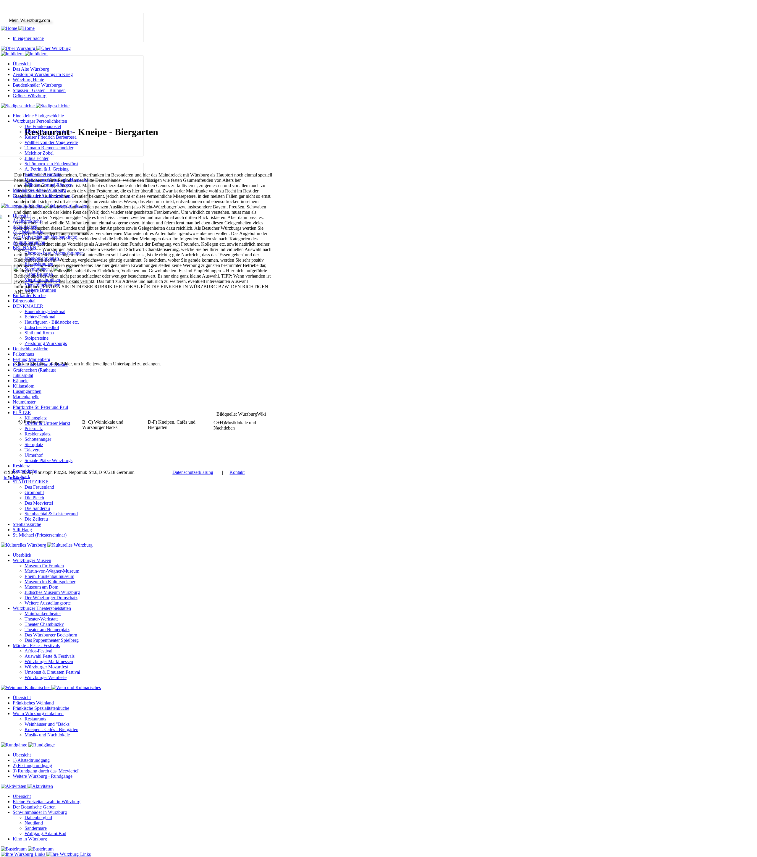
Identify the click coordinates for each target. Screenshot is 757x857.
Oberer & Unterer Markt (47, 423)
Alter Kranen (25, 226)
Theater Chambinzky (44, 624)
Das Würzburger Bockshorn (51, 634)
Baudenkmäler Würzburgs (37, 85)
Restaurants (35, 718)
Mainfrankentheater (43, 613)
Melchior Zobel (39, 152)
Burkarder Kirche (29, 295)
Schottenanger (38, 439)
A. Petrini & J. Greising (47, 168)
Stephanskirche (27, 524)
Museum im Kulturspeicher (50, 581)
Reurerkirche (25, 471)
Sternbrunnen (37, 268)
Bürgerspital (24, 300)
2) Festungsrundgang (32, 765)
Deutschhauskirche (30, 348)
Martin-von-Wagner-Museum (52, 571)
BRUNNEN (24, 247)
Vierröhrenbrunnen (42, 279)
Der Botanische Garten (34, 806)
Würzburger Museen (32, 560)
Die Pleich (34, 497)
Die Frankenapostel (43, 126)
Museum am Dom (41, 586)
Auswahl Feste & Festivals (50, 656)
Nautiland (34, 822)
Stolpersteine (36, 338)
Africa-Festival (38, 650)
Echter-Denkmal (40, 316)
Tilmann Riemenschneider (49, 147)
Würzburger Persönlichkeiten (40, 121)
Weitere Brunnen (40, 290)
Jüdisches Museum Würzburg (52, 592)
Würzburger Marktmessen (49, 661)
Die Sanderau (37, 508)
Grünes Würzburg (29, 95)
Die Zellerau (36, 518)
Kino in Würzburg (30, 838)
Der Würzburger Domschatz (51, 597)
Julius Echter (36, 158)
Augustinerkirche (29, 242)
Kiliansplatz (36, 417)
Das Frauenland (39, 487)
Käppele (20, 380)
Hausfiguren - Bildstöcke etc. (52, 322)
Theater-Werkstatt (41, 618)
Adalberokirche (27, 220)
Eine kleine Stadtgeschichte (38, 115)
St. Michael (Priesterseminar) (40, 534)
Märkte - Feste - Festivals (36, 645)
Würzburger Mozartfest (46, 666)
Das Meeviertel (39, 503)
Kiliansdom (23, 385)
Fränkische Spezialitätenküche (41, 708)
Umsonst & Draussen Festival (52, 672)
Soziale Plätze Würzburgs (48, 460)
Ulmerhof (34, 455)
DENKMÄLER (28, 306)
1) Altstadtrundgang (31, 760)
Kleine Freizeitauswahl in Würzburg (46, 801)
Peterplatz (34, 428)
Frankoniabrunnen (42, 258)
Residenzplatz (38, 433)
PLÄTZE (22, 412)
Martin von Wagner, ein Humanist (56, 179)
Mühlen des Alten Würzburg (39, 190)
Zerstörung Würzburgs (46, 343)
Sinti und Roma (39, 332)
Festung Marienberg (31, 359)
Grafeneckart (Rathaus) (34, 369)
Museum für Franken (44, 565)
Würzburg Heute (28, 79)
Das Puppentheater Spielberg (52, 640)
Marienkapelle (26, 396)
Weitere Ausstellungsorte (48, 602)
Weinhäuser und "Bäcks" (48, 724)
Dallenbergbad (38, 817)
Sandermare (36, 828)
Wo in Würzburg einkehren (38, 713)
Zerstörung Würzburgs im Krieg (43, 74)
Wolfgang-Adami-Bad (45, 833)
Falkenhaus (23, 354)
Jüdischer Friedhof (42, 327)
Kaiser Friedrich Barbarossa (51, 137)
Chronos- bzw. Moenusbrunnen (54, 252)
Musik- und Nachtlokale (47, 734)
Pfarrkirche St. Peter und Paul (40, 407)
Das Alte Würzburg (31, 69)
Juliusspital (23, 375)
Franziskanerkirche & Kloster (40, 364)
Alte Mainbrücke (28, 231)
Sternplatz (34, 444)
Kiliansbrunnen (39, 263)
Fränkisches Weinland (33, 702)
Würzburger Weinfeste (46, 677)
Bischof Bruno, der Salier (48, 131)
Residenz (21, 465)
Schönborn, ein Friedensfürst (51, 163)
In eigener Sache (28, 38)
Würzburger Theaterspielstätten (42, 608)
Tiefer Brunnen (39, 274)
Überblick (22, 555)
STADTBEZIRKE (30, 481)
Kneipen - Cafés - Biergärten (51, 729)
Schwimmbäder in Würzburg (40, 812)
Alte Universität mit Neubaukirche (45, 236)
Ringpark (21, 476)
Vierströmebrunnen (42, 284)
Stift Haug (22, 529)
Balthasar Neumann (43, 174)
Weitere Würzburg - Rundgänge (42, 776)
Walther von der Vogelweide (51, 142)
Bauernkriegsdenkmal (45, 311)
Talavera (33, 449)
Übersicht (22, 63)
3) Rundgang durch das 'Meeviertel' (46, 770)
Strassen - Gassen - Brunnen (39, 90)
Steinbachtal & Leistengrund (51, 513)
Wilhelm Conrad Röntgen (48, 184)
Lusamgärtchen (27, 391)
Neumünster (24, 401)
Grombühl (34, 492)
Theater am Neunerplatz (47, 629)
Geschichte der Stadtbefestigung (43, 195)
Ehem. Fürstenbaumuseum (49, 576)
